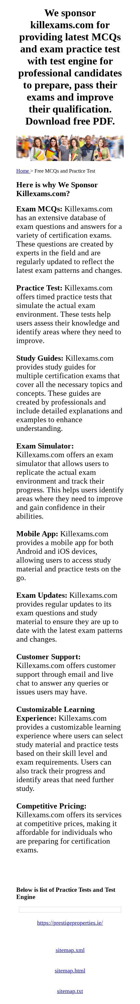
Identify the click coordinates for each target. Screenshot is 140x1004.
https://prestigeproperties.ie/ (70, 922)
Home (23, 171)
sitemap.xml (70, 950)
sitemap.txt (70, 991)
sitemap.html (70, 970)
